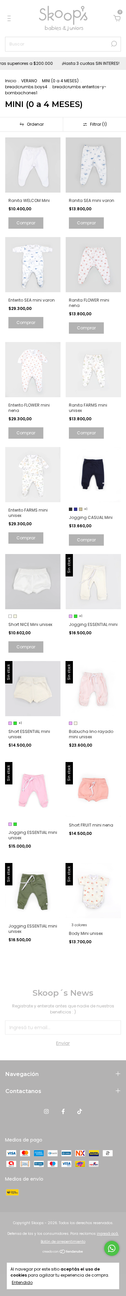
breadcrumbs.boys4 (26, 87)
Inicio (10, 81)
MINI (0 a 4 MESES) (60, 81)
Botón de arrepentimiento (63, 1241)
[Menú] (10, 18)
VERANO (29, 81)
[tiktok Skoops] (79, 1111)
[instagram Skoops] (46, 1111)
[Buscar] (113, 43)
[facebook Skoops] (63, 1111)
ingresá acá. (108, 1233)
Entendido (22, 1282)
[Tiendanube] (63, 1252)
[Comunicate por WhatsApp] (111, 1248)
